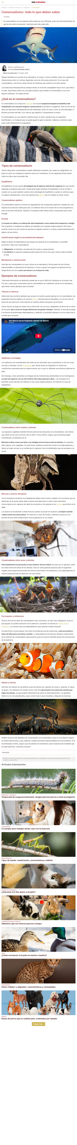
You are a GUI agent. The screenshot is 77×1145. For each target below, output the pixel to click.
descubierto (26, 365)
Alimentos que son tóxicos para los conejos (22, 924)
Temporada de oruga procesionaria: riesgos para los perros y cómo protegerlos (38, 797)
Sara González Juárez (22, 69)
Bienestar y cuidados (9, 795)
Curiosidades (36, 7)
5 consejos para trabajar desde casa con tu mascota (26, 829)
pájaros (41, 195)
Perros (4, 1016)
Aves (3, 953)
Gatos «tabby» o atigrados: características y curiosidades (28, 987)
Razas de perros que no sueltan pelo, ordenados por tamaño (29, 1019)
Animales (4, 7)
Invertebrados (7, 858)
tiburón (35, 299)
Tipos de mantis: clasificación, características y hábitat (27, 860)
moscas (59, 504)
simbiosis (29, 104)
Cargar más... (38, 1024)
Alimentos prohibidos (9, 890)
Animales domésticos (15, 7)
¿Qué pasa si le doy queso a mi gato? (18, 892)
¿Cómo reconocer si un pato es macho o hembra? (24, 955)
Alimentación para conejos (11, 921)
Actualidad (26, 7)
